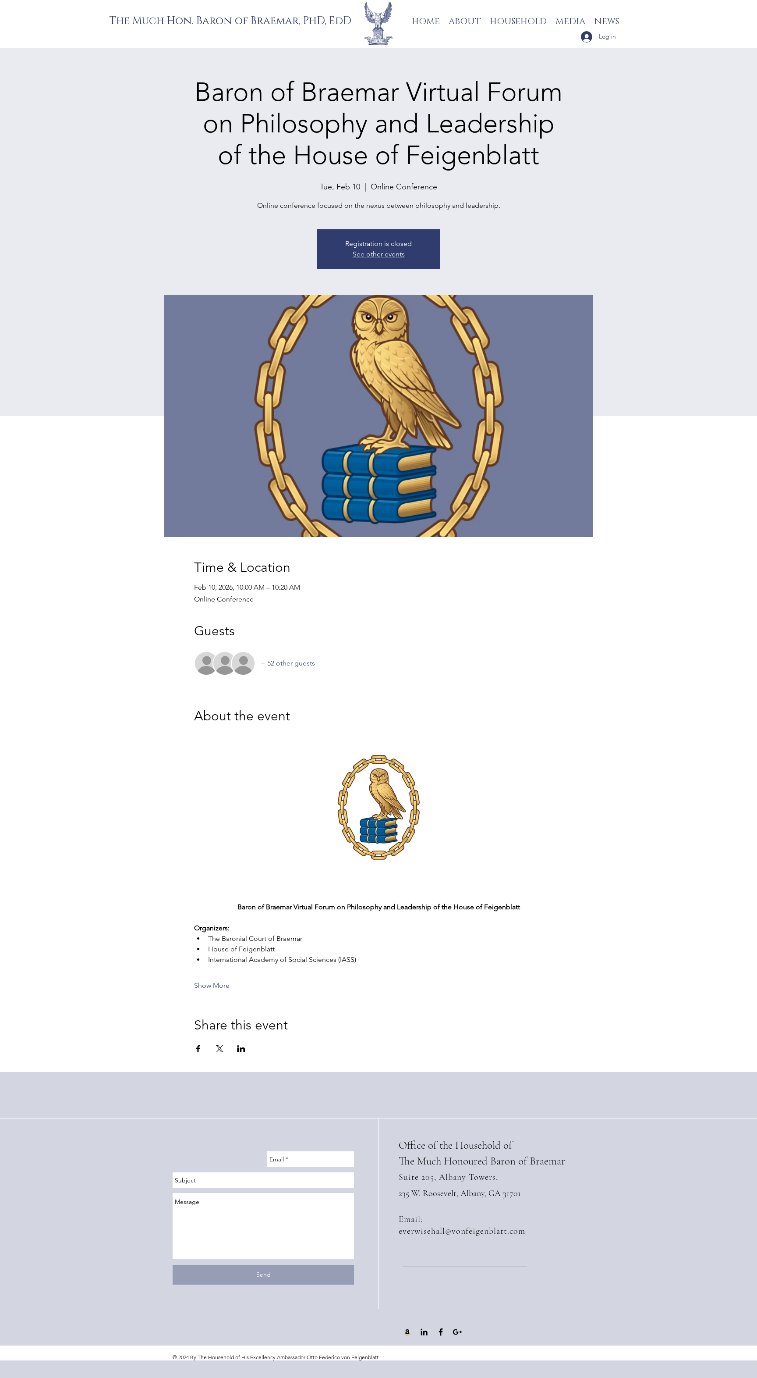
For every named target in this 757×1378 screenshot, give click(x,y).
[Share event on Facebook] (198, 1048)
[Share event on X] (220, 1048)
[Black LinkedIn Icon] (424, 1332)
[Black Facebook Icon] (441, 1332)
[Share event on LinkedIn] (241, 1048)
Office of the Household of (455, 1145)
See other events (379, 254)
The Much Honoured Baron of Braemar (482, 1161)
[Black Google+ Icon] (457, 1332)
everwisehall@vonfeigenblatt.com (462, 1231)
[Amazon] (407, 1332)
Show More (212, 985)
